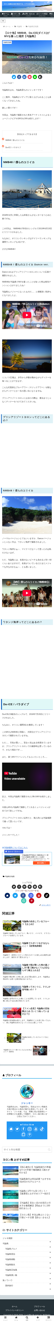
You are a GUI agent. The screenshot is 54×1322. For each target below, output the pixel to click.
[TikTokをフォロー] (46, 895)
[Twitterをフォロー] (15, 895)
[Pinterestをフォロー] (31, 900)
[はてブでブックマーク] (24, 77)
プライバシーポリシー (14, 1310)
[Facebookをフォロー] (23, 895)
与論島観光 (10, 1264)
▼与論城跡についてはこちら (15, 847)
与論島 (6, 1243)
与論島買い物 (11, 1275)
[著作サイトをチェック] (7, 895)
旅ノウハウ (7, 1280)
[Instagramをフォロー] (31, 895)
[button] (40, 77)
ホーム (14, 1306)
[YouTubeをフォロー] (38, 895)
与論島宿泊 (10, 1254)
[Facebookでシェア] (19, 77)
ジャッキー (27, 1103)
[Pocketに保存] (30, 77)
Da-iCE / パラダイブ (13, 147)
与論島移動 (10, 1259)
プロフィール (39, 1306)
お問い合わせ (39, 1310)
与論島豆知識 (9, 876)
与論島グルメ (11, 1249)
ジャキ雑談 (7, 1238)
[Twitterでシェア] (14, 77)
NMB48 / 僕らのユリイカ (15, 140)
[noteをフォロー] (23, 900)
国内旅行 (9, 1285)
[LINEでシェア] (35, 77)
